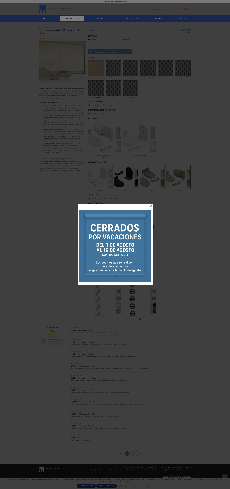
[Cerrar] (151, 206)
